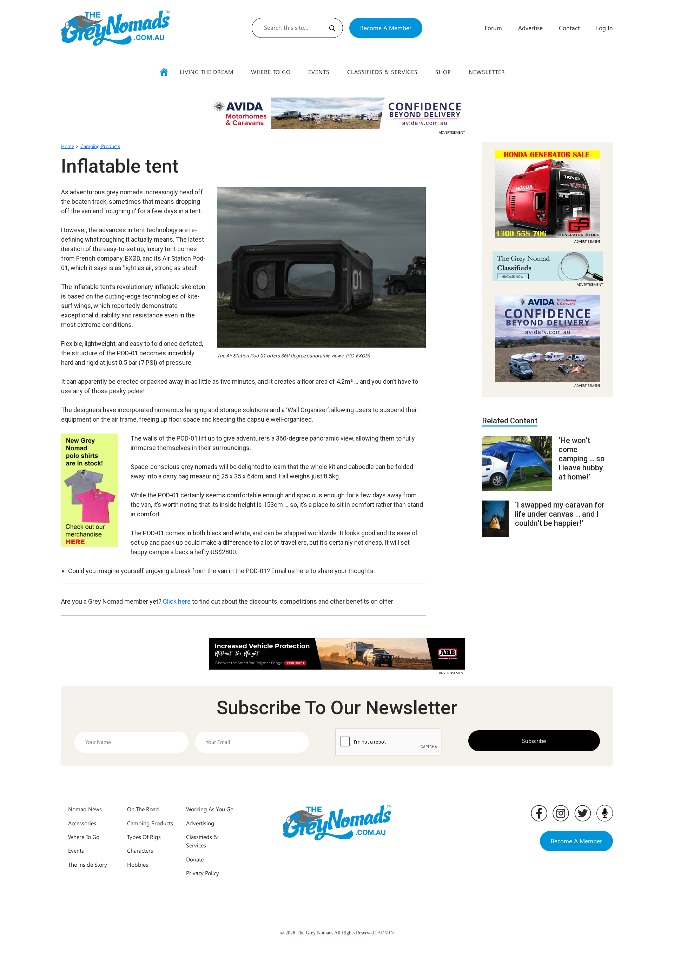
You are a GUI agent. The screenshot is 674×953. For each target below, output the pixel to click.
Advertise (530, 28)
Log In (604, 28)
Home (67, 146)
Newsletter (487, 71)
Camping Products (100, 146)
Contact (569, 28)
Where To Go (271, 71)
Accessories (82, 823)
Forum (493, 28)
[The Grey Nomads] (115, 28)
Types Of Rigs (144, 836)
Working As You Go (209, 809)
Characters (140, 850)
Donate (195, 859)
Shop (443, 71)
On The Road (143, 809)
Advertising (200, 823)
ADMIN (385, 932)
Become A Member (385, 28)
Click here (177, 601)
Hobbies (137, 864)
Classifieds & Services (382, 71)
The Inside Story (87, 864)
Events (319, 71)
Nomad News (85, 809)
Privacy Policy (202, 873)
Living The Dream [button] (206, 71)
